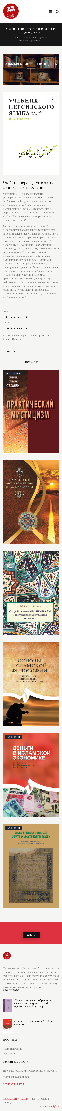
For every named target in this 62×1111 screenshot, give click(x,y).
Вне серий (38, 37)
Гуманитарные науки (40, 335)
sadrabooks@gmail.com (16, 1076)
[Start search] (57, 11)
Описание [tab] (11, 351)
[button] (52, 98)
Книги (26, 37)
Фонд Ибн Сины (12, 1048)
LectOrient (9, 1053)
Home (17, 37)
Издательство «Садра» (15, 1098)
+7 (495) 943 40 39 (14, 1083)
